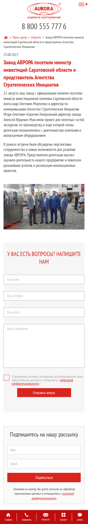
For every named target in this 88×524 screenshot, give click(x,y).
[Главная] (6, 37)
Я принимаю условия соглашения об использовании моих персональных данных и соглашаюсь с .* (47, 380)
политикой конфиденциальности (52, 495)
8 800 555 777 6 (44, 26)
